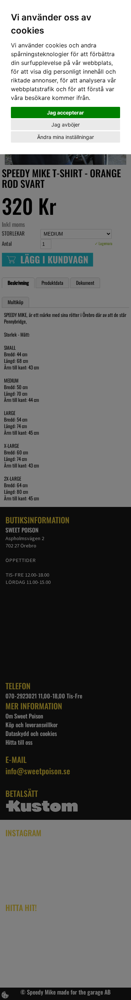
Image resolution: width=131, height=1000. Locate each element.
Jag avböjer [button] (65, 124)
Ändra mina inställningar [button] (65, 137)
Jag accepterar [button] (65, 112)
